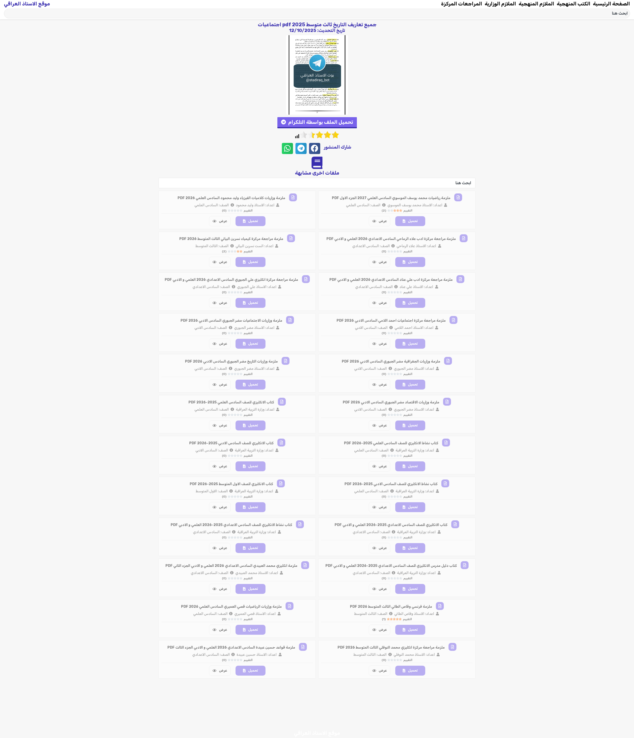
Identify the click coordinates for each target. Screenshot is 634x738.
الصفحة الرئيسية (611, 3)
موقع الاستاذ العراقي (27, 4)
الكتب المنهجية (573, 3)
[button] (317, 122)
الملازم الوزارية (500, 3)
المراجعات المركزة (461, 3)
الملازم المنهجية (536, 3)
